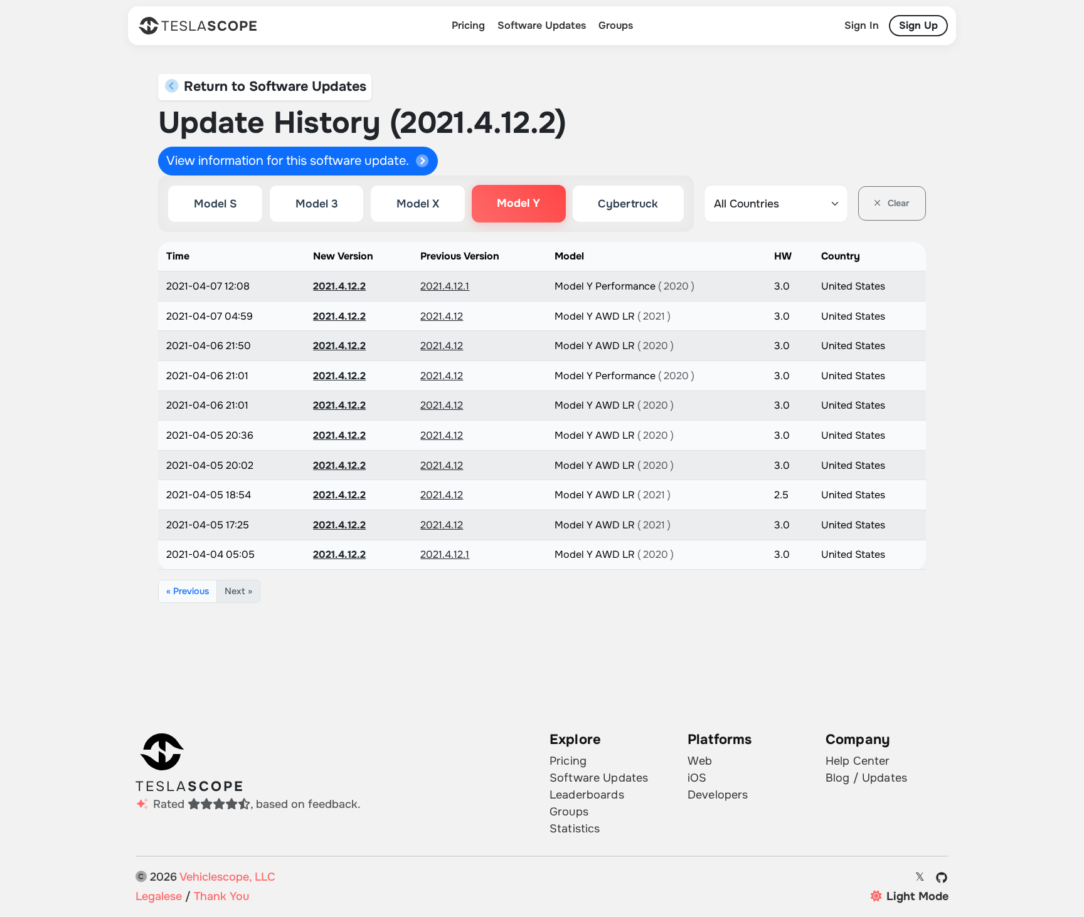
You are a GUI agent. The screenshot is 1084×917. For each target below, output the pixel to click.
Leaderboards (587, 795)
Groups (615, 25)
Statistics (575, 829)
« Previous (187, 591)
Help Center (858, 761)
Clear (897, 203)
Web (700, 761)
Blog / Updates (866, 778)
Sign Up (918, 25)
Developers (718, 795)
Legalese (159, 896)
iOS (697, 778)
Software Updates (541, 25)
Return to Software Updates (273, 86)
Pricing (468, 25)
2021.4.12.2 (339, 286)
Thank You (221, 896)
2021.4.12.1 (444, 286)
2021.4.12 (441, 316)
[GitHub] (942, 877)
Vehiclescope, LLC (227, 877)
